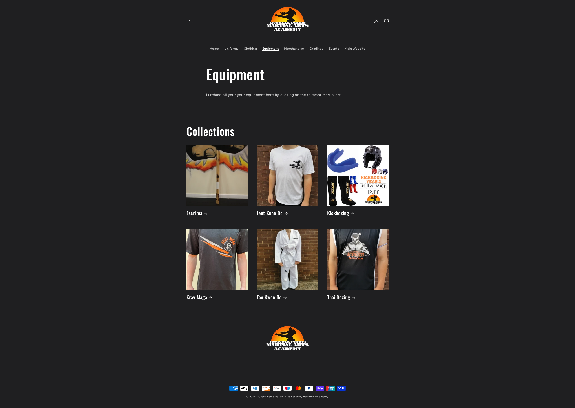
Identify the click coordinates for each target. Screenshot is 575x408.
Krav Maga (196, 297)
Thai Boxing (338, 297)
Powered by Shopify (316, 396)
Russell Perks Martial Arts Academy (280, 396)
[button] (191, 21)
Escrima (194, 213)
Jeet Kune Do (270, 213)
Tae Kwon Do (269, 297)
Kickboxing (338, 213)
